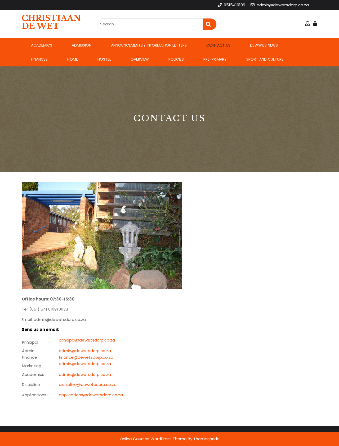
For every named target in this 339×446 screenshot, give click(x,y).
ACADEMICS (41, 45)
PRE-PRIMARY (215, 59)
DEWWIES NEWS (264, 45)
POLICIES (176, 59)
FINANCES (39, 59)
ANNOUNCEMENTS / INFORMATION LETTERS (149, 45)
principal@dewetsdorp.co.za (87, 340)
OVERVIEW (140, 59)
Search (209, 24)
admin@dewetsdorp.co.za (85, 350)
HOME (72, 59)
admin (65, 363)
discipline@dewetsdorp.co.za (88, 384)
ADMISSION (81, 45)
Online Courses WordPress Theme (153, 439)
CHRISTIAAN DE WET (51, 22)
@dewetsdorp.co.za (91, 363)
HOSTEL (104, 59)
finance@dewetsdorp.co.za (86, 357)
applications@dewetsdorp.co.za (91, 395)
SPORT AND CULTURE (264, 59)
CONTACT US (218, 45)
